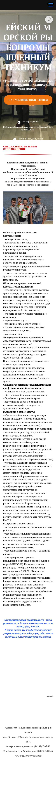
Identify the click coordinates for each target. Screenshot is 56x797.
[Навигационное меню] (51, 5)
